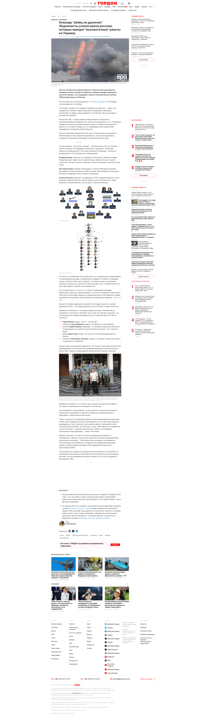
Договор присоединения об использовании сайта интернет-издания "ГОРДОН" (129, 640)
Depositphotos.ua (77, 693)
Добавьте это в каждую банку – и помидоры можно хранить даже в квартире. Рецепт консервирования (145, 298)
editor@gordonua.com (121, 679)
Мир (52, 634)
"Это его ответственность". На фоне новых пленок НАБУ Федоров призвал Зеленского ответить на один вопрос (145, 137)
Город (88, 620)
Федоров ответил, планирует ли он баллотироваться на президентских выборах (144, 168)
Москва (68, 535)
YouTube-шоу (73, 660)
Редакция (143, 627)
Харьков (89, 638)
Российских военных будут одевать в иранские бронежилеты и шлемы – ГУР (116, 574)
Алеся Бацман (112, 649)
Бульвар (107, 7)
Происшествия (56, 652)
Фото (131, 7)
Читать (115, 545)
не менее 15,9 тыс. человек (80, 508)
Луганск (89, 648)
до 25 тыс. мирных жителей (98, 518)
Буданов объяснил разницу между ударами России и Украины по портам (142, 271)
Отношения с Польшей (118, 10)
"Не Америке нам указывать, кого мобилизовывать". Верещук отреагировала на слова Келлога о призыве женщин (142, 255)
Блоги (100, 7)
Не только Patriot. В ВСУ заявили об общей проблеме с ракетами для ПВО (143, 218)
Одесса (89, 631)
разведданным (80, 290)
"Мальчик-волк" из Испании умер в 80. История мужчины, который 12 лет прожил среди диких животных (144, 127)
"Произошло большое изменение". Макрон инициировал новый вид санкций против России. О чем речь (143, 263)
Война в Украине (61, 16)
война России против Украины (80, 535)
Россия (62, 535)
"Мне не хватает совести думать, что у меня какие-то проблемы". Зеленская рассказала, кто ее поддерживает (61, 605)
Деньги (53, 631)
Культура (54, 641)
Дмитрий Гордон (113, 624)
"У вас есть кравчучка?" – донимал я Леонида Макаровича (143, 53)
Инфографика (55, 655)
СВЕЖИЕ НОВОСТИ (138, 187)
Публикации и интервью (72, 7)
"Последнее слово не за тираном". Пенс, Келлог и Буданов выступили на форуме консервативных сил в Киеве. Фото (145, 158)
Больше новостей (143, 276)
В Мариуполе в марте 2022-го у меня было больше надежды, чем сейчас (142, 46)
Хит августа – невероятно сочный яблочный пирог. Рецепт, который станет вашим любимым (145, 332)
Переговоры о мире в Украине (98, 10)
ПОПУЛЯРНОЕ (136, 120)
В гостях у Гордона (89, 7)
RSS (108, 660)
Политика (54, 627)
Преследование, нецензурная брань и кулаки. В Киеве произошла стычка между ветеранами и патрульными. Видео (142, 245)
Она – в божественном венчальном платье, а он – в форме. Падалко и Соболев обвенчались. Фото (144, 288)
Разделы (71, 620)
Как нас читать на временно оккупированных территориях (146, 640)
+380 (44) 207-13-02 (91, 679)
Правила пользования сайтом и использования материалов (129, 624)
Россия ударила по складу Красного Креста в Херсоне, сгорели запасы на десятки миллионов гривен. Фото (143, 202)
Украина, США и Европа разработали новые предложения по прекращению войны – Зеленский (143, 235)
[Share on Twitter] (73, 531)
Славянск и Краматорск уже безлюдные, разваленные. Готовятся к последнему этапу (142, 29)
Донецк (89, 634)
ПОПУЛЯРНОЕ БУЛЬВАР (140, 281)
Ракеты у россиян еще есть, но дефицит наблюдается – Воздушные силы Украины (89, 574)
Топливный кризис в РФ (78, 10)
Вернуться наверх (146, 679)
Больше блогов (143, 59)
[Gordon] (107, 3)
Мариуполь (90, 645)
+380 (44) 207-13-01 (62, 679)
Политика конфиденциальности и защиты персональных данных (129, 632)
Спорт (53, 638)
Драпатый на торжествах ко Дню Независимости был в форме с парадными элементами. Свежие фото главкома (144, 310)
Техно (53, 645)
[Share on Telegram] (77, 531)
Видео (137, 7)
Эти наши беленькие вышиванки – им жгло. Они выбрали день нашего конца (142, 20)
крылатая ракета (64, 538)
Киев (88, 624)
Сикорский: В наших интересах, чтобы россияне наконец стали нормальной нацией (141, 211)
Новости (58, 7)
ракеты (101, 535)
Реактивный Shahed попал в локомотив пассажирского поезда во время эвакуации (144, 147)
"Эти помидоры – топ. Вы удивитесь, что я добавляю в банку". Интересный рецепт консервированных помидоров (145, 321)
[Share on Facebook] (69, 531)
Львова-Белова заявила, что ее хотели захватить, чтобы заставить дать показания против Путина (142, 194)
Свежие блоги (137, 16)
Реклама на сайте (146, 631)
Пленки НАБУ (132, 10)
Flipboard (110, 657)
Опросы (144, 7)
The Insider (92, 102)
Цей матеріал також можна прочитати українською (93, 36)
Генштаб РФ (94, 535)
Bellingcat (102, 102)
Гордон (53, 16)
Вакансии (143, 624)
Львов (89, 627)
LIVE (114, 7)
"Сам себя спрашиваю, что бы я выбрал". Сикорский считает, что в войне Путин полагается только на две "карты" (142, 227)
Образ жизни (55, 648)
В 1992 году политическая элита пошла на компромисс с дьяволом (140, 37)
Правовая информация (147, 634)
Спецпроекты (73, 664)
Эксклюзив (122, 7)
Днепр (89, 641)
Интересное (55, 659)
